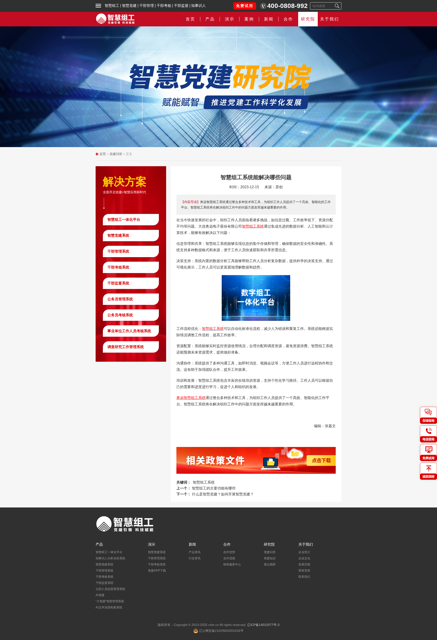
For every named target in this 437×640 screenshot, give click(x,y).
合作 (288, 19)
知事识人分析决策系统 (110, 558)
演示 (151, 544)
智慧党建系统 (118, 235)
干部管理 (146, 6)
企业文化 (304, 558)
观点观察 (270, 564)
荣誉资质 (304, 570)
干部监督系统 (118, 283)
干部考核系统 (118, 267)
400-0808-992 (287, 5)
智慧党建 (129, 6)
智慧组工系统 (204, 482)
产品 (99, 544)
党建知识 (270, 558)
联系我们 (304, 576)
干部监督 (181, 6)
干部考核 (164, 6)
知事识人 (198, 6)
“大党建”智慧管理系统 (110, 601)
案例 (249, 19)
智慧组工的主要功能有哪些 (214, 488)
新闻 (269, 19)
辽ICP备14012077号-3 (263, 625)
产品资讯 (195, 552)
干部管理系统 (118, 251)
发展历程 (304, 564)
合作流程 (229, 558)
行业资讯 (195, 558)
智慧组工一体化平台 (123, 219)
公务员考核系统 (120, 315)
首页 (190, 19)
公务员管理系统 (120, 299)
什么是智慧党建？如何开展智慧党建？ (223, 494)
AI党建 (100, 595)
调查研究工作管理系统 (125, 347)
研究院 (308, 19)
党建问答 (115, 154)
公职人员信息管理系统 (110, 589)
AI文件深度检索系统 (109, 607)
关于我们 (329, 19)
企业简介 (304, 552)
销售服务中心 (232, 564)
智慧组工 (112, 6)
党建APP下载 (157, 570)
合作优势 (229, 552)
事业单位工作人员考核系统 (129, 331)
